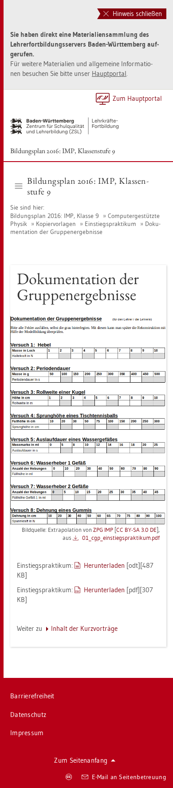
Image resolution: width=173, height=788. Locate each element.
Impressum (27, 733)
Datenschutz (28, 714)
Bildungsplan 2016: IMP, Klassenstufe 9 (62, 150)
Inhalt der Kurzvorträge (84, 628)
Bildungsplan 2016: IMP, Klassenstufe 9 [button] (88, 186)
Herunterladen (104, 565)
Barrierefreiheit (32, 696)
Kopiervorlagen (56, 224)
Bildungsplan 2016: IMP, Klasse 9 (55, 216)
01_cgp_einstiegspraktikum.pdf (121, 537)
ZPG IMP (103, 529)
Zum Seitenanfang (80, 760)
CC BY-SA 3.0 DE (136, 529)
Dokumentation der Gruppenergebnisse (85, 228)
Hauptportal (109, 73)
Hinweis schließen (136, 13)
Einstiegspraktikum (110, 224)
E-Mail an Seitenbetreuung (129, 777)
